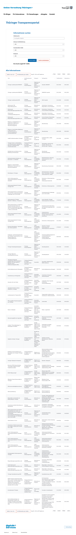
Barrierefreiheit (24, 532)
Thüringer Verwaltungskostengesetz (14, 246)
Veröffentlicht (59, 78)
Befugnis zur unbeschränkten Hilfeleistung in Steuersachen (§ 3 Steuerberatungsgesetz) (14, 166)
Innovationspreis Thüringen (13, 490)
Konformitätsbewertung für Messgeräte (15, 269)
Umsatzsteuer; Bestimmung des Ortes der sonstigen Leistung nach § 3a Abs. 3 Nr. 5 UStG (15, 426)
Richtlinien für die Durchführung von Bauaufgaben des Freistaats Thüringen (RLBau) (15, 353)
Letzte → (69, 74)
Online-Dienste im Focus (12, 420)
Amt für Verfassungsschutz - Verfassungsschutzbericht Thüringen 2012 (14, 440)
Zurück (59, 74)
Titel (9, 78)
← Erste (54, 74)
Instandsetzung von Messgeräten (14, 275)
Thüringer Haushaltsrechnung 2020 (14, 474)
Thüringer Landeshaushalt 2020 (14, 100)
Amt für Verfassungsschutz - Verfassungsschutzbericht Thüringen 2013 (14, 446)
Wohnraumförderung (12, 391)
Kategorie (15, 53)
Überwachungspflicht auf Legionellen (15, 318)
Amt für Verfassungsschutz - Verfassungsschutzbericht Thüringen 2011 (14, 433)
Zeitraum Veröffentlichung (19, 41)
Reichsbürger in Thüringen (13, 173)
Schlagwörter (44, 78)
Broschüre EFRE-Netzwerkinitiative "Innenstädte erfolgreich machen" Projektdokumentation (14, 366)
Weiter (63, 74)
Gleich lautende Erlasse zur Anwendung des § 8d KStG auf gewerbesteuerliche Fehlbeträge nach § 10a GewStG (15, 193)
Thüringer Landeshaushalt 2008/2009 (15, 92)
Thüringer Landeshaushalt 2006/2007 (15, 84)
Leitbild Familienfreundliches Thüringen (15, 138)
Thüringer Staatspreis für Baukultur (14, 360)
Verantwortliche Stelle (18, 47)
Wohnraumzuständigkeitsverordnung (15, 386)
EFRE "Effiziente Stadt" (12, 372)
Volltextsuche (16, 35)
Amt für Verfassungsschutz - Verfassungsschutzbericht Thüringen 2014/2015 (14, 179)
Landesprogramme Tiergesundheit (14, 295)
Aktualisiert (66, 78)
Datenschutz (14, 532)
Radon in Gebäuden (11, 309)
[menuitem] (7, 14)
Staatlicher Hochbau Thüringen (13, 339)
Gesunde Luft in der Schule (13, 282)
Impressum (6, 532)
